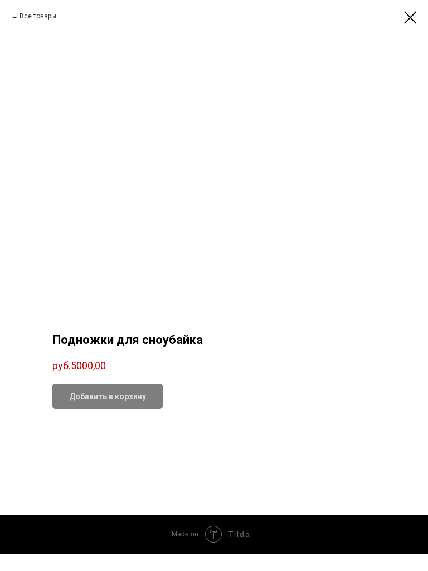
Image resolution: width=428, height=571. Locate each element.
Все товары (38, 16)
